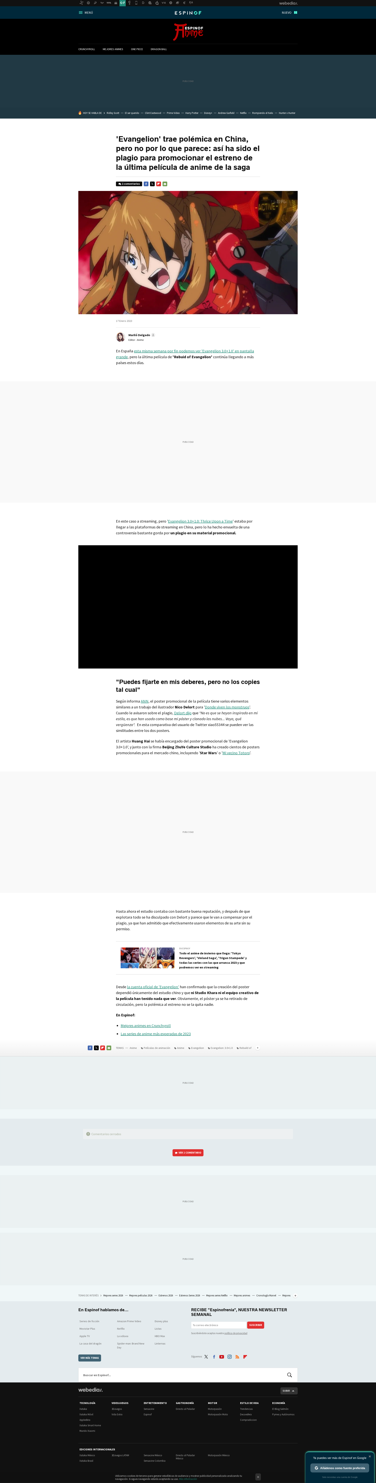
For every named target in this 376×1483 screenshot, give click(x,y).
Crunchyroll (86, 49)
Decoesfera (246, 1414)
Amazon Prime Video (129, 1321)
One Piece (137, 49)
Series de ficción (89, 1321)
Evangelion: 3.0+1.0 (222, 1048)
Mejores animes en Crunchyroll (146, 1025)
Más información (188, 1479)
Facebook (146, 184)
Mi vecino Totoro (236, 752)
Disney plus (161, 1321)
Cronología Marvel (266, 1295)
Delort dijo (183, 712)
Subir (286, 1390)
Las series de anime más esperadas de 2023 (156, 1033)
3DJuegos (117, 1409)
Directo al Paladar (185, 1409)
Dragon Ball (159, 49)
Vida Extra (117, 1414)
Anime (188, 32)
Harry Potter (191, 113)
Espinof (188, 12)
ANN (144, 701)
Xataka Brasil (86, 1460)
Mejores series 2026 (113, 1295)
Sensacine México (153, 1455)
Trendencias (246, 1409)
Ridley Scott (113, 113)
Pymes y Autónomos (283, 1414)
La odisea (122, 1336)
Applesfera (85, 1420)
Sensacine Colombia (154, 1460)
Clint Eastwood (153, 113)
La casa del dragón (90, 1343)
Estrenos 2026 (166, 1295)
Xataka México (87, 1455)
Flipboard (158, 184)
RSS (237, 1356)
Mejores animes (113, 49)
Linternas (160, 1343)
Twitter (152, 184)
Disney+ (208, 113)
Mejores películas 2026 (141, 1295)
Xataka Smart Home (90, 1425)
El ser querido (132, 113)
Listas (158, 1328)
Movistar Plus (87, 1328)
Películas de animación (157, 1048)
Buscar (289, 1375)
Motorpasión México (219, 1455)
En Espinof (184, 948)
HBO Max (160, 1336)
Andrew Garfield (226, 113)
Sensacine (149, 1409)
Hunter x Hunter (287, 113)
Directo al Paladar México (185, 1457)
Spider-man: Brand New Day (130, 1345)
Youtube (222, 1356)
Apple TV (85, 1336)
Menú (89, 12)
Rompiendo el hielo (262, 113)
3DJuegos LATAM (120, 1455)
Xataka (83, 1409)
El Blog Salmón (280, 1409)
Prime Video (173, 113)
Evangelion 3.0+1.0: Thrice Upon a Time (200, 521)
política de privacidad (235, 1333)
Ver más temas (89, 1358)
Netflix (243, 113)
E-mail (165, 184)
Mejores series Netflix (217, 1295)
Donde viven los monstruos (227, 707)
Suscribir (255, 1325)
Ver (190, 1152)
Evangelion (197, 1048)
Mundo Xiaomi (87, 1431)
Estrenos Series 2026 (190, 1295)
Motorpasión (215, 1409)
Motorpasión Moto (218, 1414)
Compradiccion (248, 1420)
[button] (141, 335)
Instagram (229, 1356)
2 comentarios (131, 183)
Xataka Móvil (86, 1414)
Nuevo (286, 12)
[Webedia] (90, 1389)
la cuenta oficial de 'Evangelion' (153, 986)
